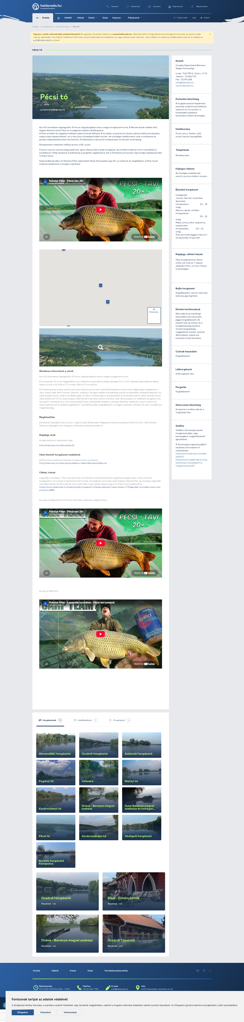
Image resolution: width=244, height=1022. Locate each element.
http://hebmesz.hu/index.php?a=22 (56, 445)
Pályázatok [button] (133, 18)
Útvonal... (154, 312)
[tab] (50, 721)
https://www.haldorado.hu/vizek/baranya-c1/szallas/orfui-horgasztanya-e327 (191, 463)
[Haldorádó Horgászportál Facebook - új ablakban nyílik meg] (204, 970)
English (207, 18)
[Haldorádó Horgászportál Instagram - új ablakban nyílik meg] (210, 970)
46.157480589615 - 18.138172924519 (91, 107)
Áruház (36, 971)
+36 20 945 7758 (90, 989)
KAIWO (68, 18)
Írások (73, 971)
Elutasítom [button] (45, 1012)
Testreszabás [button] (70, 1012)
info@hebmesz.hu (185, 83)
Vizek (105, 18)
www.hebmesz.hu (184, 86)
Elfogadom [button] (22, 1012)
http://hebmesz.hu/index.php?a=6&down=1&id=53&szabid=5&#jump (73, 463)
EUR (194, 18)
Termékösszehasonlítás (116, 971)
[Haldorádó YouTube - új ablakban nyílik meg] (198, 970)
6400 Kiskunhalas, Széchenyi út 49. (157, 989)
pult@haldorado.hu (43, 40)
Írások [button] (91, 18)
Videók (80, 18)
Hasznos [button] (116, 18)
